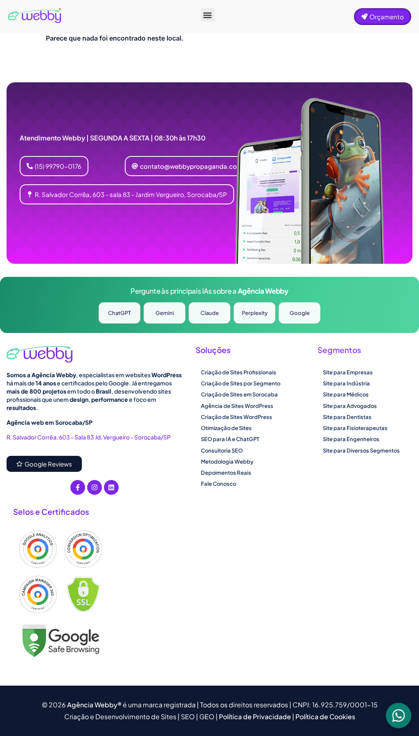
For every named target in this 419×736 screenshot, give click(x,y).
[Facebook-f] (77, 487)
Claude (209, 313)
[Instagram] (94, 487)
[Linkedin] (111, 487)
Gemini (164, 313)
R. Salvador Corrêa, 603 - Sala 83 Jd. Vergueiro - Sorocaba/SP (89, 437)
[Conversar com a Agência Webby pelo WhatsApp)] (398, 715)
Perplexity (255, 313)
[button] (207, 15)
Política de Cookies (325, 716)
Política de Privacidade (255, 716)
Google (300, 313)
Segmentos (339, 350)
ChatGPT (119, 313)
